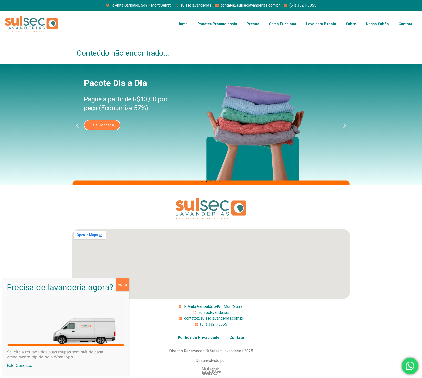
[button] (77, 126)
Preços (253, 24)
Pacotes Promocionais (217, 24)
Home (182, 24)
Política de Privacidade (199, 337)
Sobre (351, 24)
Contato (405, 24)
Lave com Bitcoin (321, 24)
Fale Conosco (19, 365)
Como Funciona (282, 24)
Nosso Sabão (377, 24)
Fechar (122, 284)
